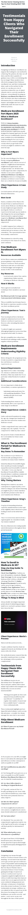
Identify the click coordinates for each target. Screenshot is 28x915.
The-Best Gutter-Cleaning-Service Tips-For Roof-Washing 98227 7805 (13, 3)
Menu (3, 6)
